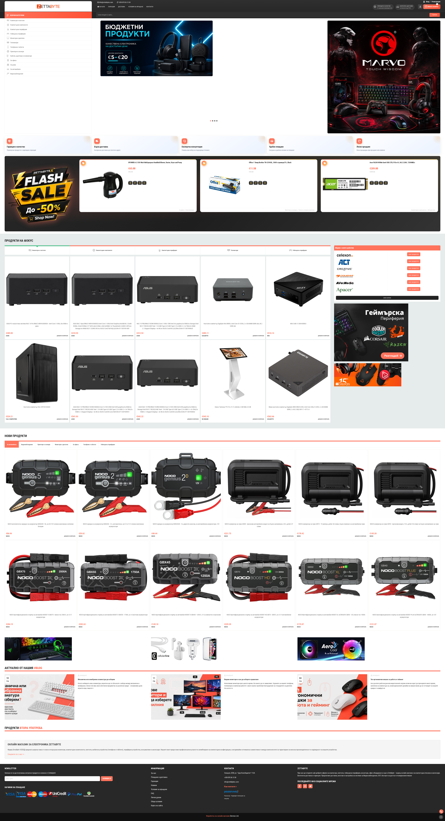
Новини (154, 785)
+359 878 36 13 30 (124, 2)
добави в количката (62, 335)
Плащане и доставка (159, 777)
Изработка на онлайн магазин (218, 816)
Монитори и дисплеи (17, 38)
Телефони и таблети (17, 47)
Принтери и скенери (17, 51)
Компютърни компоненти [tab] (104, 250)
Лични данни (156, 797)
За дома (13, 65)
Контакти (149, 7)
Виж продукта (136, 176)
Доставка (121, 7)
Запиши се (106, 778)
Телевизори (14, 43)
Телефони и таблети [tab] (89, 444)
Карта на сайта (157, 805)
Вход (427, 2)
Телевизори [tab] (234, 250)
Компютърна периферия (18, 29)
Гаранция (111, 7)
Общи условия (156, 801)
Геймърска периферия (18, 34)
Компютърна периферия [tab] (169, 250)
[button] (210, 120)
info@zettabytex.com (106, 2)
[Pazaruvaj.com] (237, 792)
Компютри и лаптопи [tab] (39, 250)
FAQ (152, 793)
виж (414, 254)
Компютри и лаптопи (17, 20)
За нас (153, 773)
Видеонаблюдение (16, 74)
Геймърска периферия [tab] (299, 250)
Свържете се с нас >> (16, 754)
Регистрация (436, 2)
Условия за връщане (135, 7)
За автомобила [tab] (11, 444)
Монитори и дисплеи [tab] (61, 444)
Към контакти (230, 786)
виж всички (387, 298)
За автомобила (15, 69)
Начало (102, 7)
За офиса (13, 60)
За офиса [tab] (76, 444)
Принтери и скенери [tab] (44, 444)
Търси (434, 15)
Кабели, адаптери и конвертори (21, 56)
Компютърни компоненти (19, 25)
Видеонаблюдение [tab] (27, 444)
